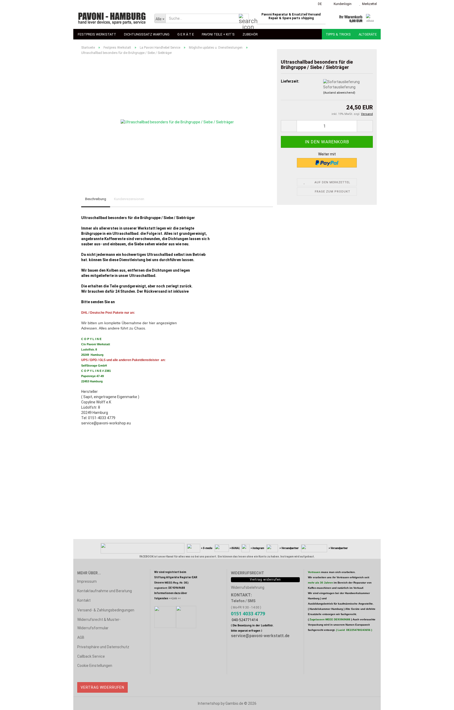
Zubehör (250, 34)
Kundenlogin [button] (342, 4)
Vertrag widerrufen (102, 687)
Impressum (87, 581)
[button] (318, 4)
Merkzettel (368, 4)
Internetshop (209, 703)
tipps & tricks (338, 34)
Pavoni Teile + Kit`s (218, 34)
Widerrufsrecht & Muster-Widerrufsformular (99, 623)
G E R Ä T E (185, 34)
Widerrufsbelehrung (247, 587)
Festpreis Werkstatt (97, 34)
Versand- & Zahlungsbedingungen (105, 610)
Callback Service (91, 656)
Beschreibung (95, 199)
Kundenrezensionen (129, 199)
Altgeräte (368, 34)
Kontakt (84, 600)
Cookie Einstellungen (94, 665)
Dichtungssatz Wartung (146, 34)
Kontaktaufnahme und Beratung (104, 591)
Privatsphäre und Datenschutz (103, 647)
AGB (80, 637)
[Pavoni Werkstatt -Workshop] (111, 18)
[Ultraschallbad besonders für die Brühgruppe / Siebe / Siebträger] (177, 118)
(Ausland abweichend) (339, 92)
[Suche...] (244, 18)
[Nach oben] (439, 702)
